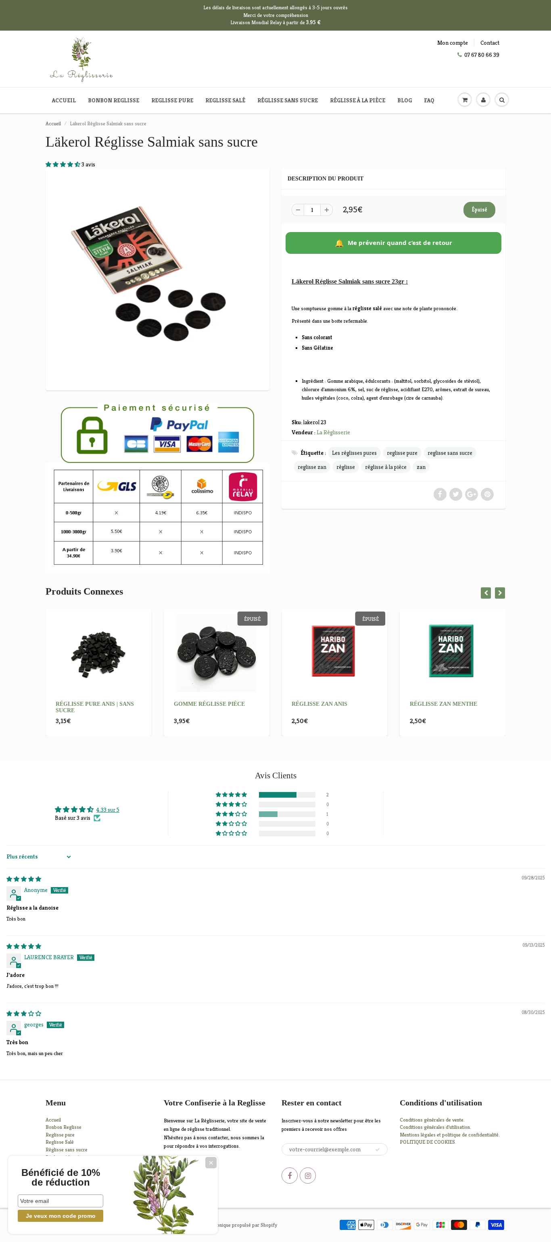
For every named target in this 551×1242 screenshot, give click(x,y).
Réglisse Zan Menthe (443, 704)
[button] (63, 164)
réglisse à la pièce (386, 467)
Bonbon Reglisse (113, 100)
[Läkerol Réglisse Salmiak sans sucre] (157, 278)
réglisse (345, 467)
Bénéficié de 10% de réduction (60, 1177)
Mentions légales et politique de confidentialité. (450, 1134)
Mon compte (452, 42)
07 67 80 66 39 (481, 54)
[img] (23, 879)
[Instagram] (308, 1175)
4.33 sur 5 (107, 809)
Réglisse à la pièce (357, 100)
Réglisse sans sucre (287, 100)
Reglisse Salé (225, 100)
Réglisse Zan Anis (319, 704)
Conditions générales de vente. (432, 1119)
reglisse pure (402, 452)
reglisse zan (312, 467)
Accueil (64, 100)
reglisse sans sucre (450, 452)
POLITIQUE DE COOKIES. (428, 1141)
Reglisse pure (172, 100)
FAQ (429, 100)
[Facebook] (290, 1175)
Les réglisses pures (354, 452)
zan (421, 467)
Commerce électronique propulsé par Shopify (229, 1224)
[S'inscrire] (377, 1149)
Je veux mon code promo (61, 1216)
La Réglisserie (333, 432)
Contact (489, 42)
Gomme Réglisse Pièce (209, 704)
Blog (404, 100)
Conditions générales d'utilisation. (435, 1127)
